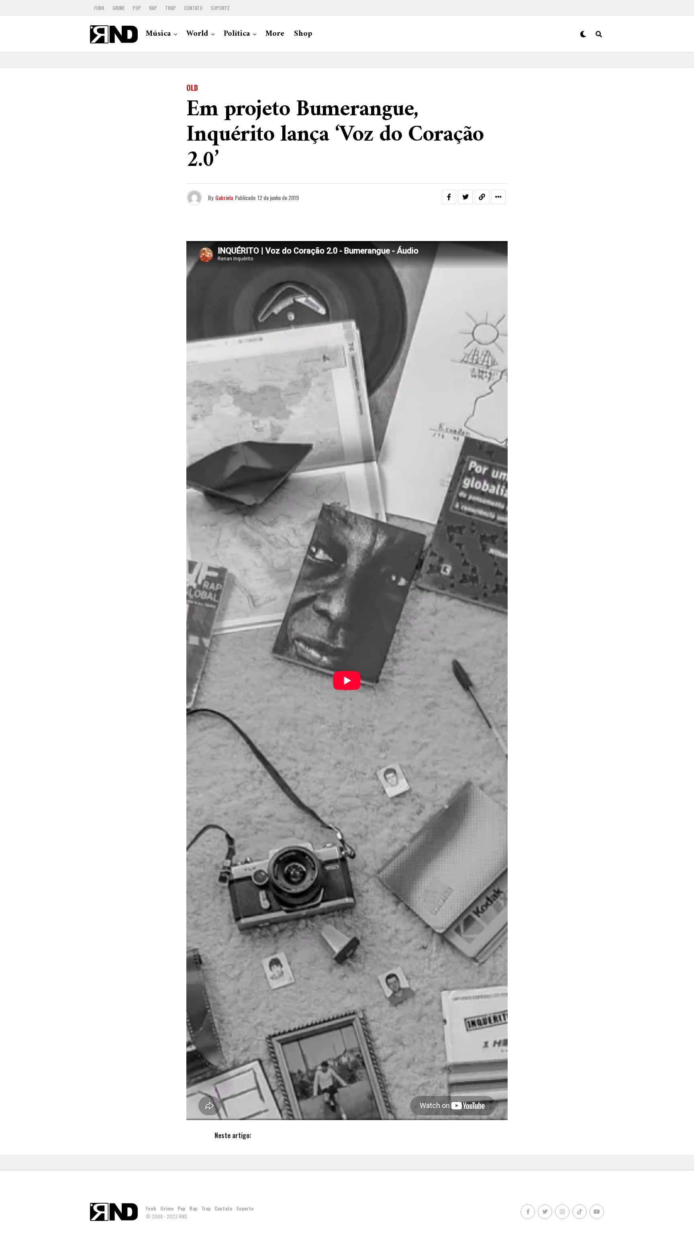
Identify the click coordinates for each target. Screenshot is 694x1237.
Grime (118, 7)
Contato (193, 7)
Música (158, 34)
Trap (170, 7)
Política (237, 34)
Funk (99, 7)
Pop (137, 7)
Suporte (219, 7)
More (274, 34)
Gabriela (224, 197)
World (197, 34)
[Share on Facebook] (449, 197)
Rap (153, 7)
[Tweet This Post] (465, 197)
